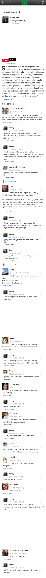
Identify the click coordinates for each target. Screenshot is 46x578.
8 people (4, 99)
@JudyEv (13, 387)
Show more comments (10, 181)
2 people (6, 512)
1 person (4, 122)
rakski (12, 457)
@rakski (12, 460)
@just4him (13, 112)
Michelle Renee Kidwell (19, 550)
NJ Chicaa (14, 484)
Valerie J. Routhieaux (18, 109)
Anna (12, 338)
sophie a (13, 413)
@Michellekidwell (15, 553)
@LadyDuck (14, 341)
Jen (11, 186)
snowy (16, 17)
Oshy (12, 269)
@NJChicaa (14, 488)
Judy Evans (14, 384)
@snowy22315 (15, 21)
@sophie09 (13, 416)
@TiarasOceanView (16, 273)
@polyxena (13, 190)
